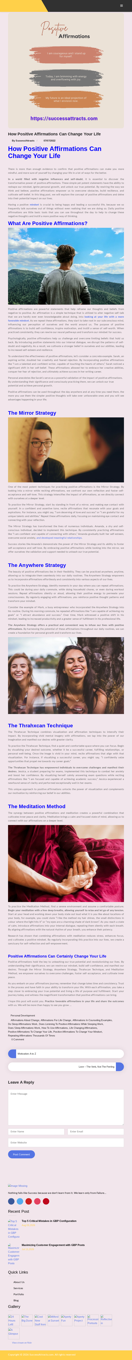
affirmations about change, (25, 1020)
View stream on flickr (22, 1343)
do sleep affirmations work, (23, 1024)
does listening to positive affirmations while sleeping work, (71, 1024)
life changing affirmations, (83, 1027)
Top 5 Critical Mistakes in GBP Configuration (49, 1221)
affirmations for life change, (56, 1020)
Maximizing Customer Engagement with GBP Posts (53, 1245)
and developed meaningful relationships (59, 538)
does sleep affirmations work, (24, 1027)
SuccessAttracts (25, 140)
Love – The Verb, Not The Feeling (96, 1066)
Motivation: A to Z (27, 1053)
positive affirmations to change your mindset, (78, 1031)
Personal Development (23, 1015)
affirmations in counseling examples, (93, 1020)
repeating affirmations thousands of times (31, 1035)
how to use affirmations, (55, 1027)
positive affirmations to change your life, (30, 1031)
